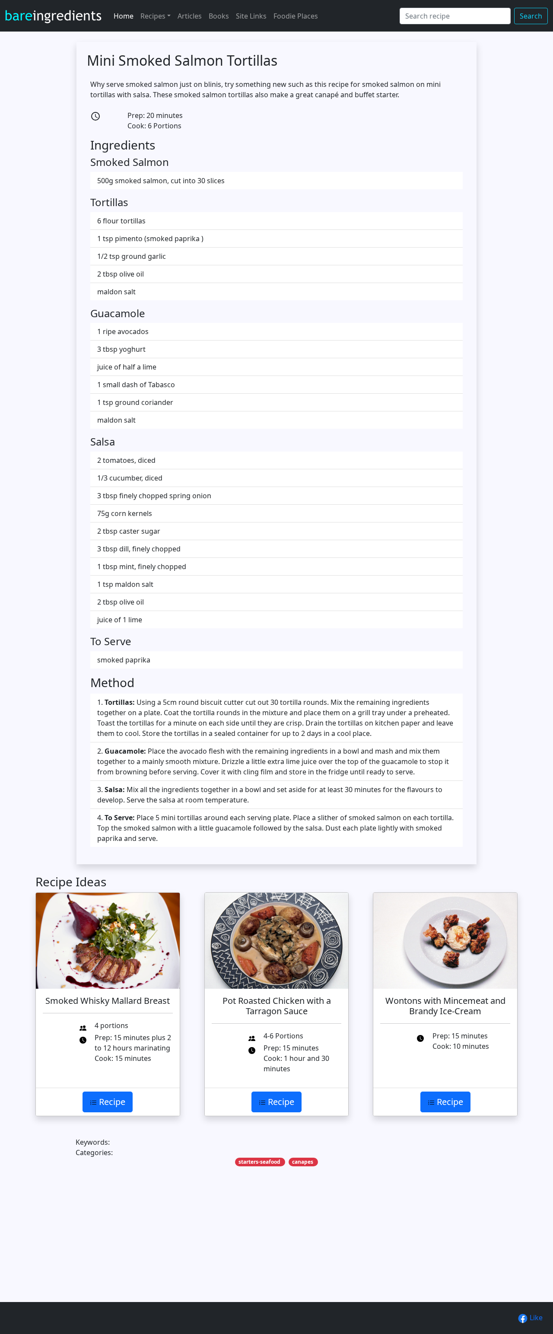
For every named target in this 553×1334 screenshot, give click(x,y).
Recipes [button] (152, 16)
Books (219, 16)
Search (531, 16)
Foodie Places (295, 16)
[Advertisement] (276, 1247)
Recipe (111, 1102)
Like (535, 1317)
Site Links (251, 16)
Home (123, 16)
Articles (190, 16)
